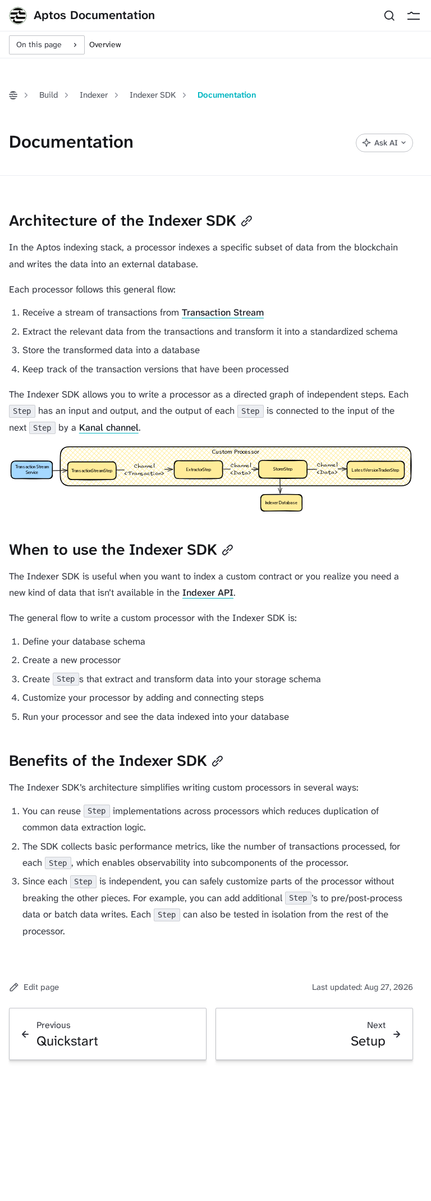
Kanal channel (109, 427)
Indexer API (207, 592)
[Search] (389, 15)
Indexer (94, 95)
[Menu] (413, 16)
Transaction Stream (223, 312)
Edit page (41, 987)
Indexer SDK (153, 95)
